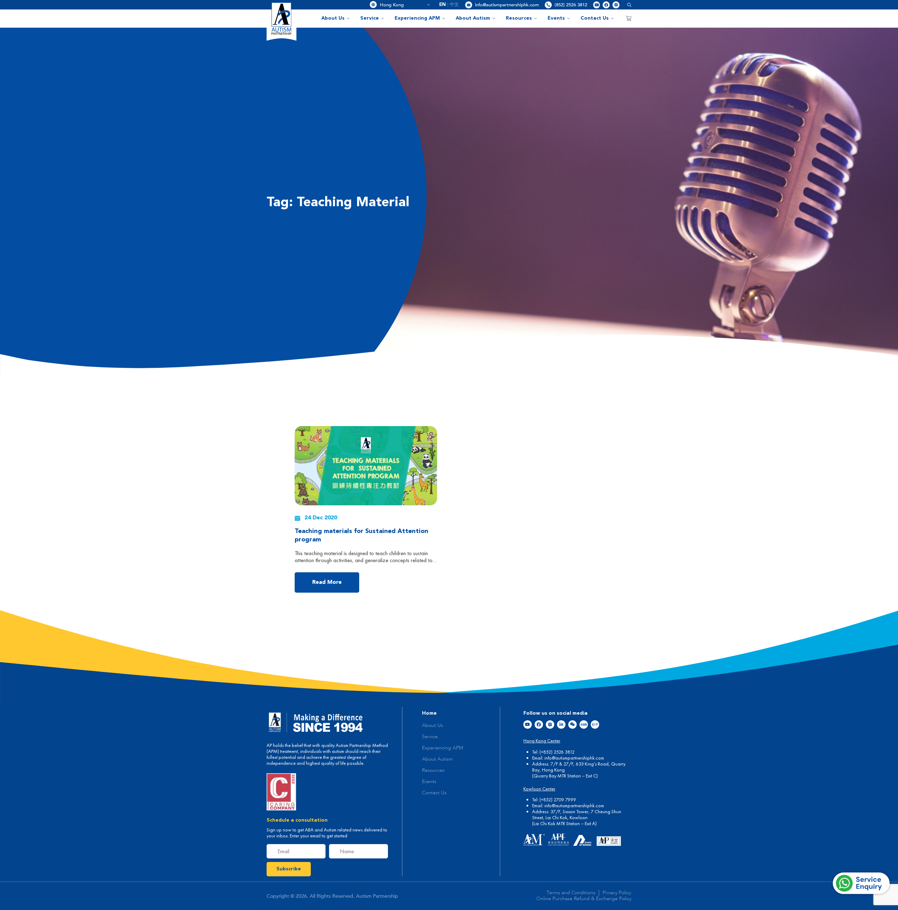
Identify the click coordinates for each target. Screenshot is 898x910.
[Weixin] (572, 724)
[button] (626, 4)
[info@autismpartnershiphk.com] (468, 4)
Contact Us (595, 18)
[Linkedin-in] (561, 724)
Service (369, 18)
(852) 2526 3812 (571, 5)
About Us (332, 18)
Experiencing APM (417, 18)
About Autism (473, 18)
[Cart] (628, 18)
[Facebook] (606, 4)
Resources (519, 18)
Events (556, 18)
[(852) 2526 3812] (548, 4)
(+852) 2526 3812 (557, 752)
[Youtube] (596, 4)
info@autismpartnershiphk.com (507, 5)
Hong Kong (402, 5)
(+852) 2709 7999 (558, 799)
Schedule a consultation (297, 820)
